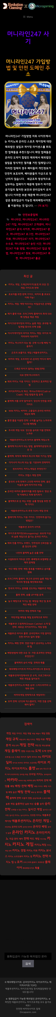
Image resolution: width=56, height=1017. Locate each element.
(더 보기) (43, 205)
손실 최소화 (37, 798)
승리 (42, 804)
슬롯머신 (19, 804)
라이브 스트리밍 (30, 763)
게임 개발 (27, 734)
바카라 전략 (42, 780)
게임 (8, 733)
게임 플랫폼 (46, 745)
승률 (36, 804)
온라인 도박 (17, 827)
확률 (37, 868)
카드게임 (43, 839)
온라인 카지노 (23, 832)
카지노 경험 (19, 850)
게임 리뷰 (40, 739)
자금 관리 (13, 839)
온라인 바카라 (27, 827)
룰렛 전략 (39, 769)
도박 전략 (47, 751)
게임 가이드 (17, 734)
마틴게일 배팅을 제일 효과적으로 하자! (29, 617)
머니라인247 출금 (30, 258)
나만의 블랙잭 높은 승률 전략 (29, 553)
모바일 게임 (24, 774)
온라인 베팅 (40, 826)
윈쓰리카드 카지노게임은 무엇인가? (29, 469)
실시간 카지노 (14, 815)
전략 (26, 838)
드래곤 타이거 (20, 757)
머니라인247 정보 (20, 253)
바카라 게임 (22, 780)
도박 (38, 750)
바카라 (12, 780)
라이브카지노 (20, 768)
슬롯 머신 (29, 804)
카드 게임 (34, 839)
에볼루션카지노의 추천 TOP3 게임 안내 (29, 511)
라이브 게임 (36, 757)
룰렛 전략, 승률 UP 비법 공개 (29, 595)
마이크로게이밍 (13, 774)
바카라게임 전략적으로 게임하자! (29, 695)
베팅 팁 (33, 792)
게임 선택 (15, 745)
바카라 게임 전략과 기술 (29, 611)
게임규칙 (22, 739)
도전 (12, 757)
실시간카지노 (24, 815)
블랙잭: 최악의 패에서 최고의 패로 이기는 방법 (29, 456)
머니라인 (16, 219)
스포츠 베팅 (46, 798)
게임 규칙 (12, 739)
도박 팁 (7, 757)
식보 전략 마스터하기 (30, 375)
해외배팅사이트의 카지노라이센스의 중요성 (29, 669)
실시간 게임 (35, 809)
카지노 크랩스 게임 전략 (29, 475)
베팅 (30, 786)
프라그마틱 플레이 (30, 862)
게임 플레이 (12, 750)
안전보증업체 (30, 215)
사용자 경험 (27, 798)
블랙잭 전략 (15, 798)
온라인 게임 (40, 821)
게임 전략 (26, 745)
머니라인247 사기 (23, 239)
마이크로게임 (33, 1002)
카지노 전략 (40, 856)
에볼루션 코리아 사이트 (30, 527)
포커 (20, 862)
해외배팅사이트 (28, 868)
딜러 (29, 757)
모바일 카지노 (36, 774)
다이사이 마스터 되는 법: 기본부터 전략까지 (29, 462)
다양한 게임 (30, 751)
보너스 (40, 792)
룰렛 (32, 768)
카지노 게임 (23, 844)
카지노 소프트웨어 (15, 857)
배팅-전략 (21, 786)
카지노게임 (40, 845)
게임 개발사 (36, 733)
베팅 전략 (23, 791)
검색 (28, 950)
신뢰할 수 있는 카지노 (19, 810)
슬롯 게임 (10, 804)
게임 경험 (45, 733)
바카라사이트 (29, 1009)
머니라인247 (30, 219)
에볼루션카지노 (22, 820)
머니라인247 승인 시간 (28, 244)
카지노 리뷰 (31, 851)
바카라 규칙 (31, 780)
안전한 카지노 (36, 815)
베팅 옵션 (12, 792)
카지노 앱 (28, 856)
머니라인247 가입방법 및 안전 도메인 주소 (28, 68)
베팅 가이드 (38, 786)
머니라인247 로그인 (21, 234)
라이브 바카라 (18, 763)
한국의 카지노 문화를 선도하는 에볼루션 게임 (29, 588)
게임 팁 (38, 746)
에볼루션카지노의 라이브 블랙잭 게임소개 (29, 440)
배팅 (12, 786)
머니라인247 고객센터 (31, 224)
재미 (21, 839)
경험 (23, 751)
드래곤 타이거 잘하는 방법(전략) (29, 369)
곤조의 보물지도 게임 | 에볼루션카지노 (29, 353)
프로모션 (41, 862)
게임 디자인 (30, 739)
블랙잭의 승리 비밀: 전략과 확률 (29, 663)
